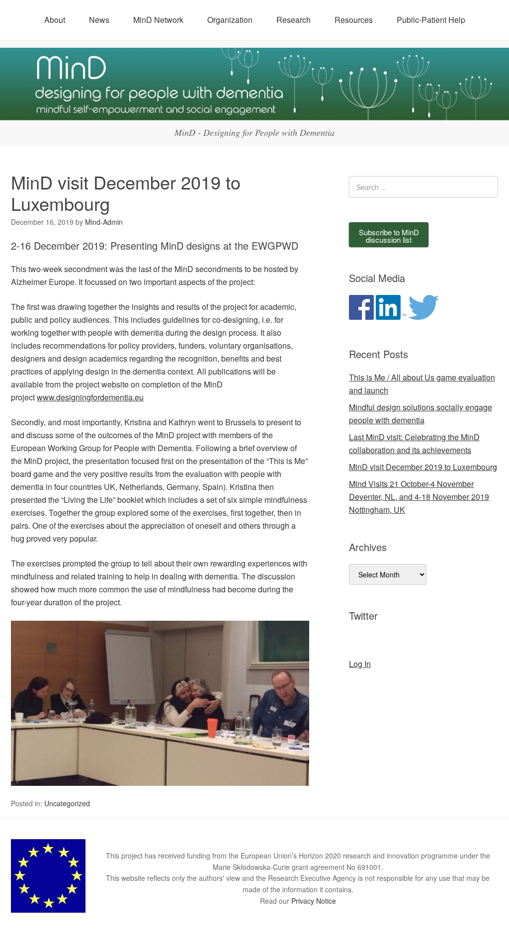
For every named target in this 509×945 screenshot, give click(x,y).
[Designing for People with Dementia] (254, 111)
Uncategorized (67, 803)
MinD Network (158, 19)
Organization (230, 19)
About (54, 19)
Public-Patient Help (431, 19)
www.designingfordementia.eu (90, 397)
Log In (360, 663)
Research (293, 19)
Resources (354, 19)
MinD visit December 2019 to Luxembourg (423, 466)
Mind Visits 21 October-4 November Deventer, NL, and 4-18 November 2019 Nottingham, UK (419, 496)
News (99, 19)
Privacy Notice (313, 901)
